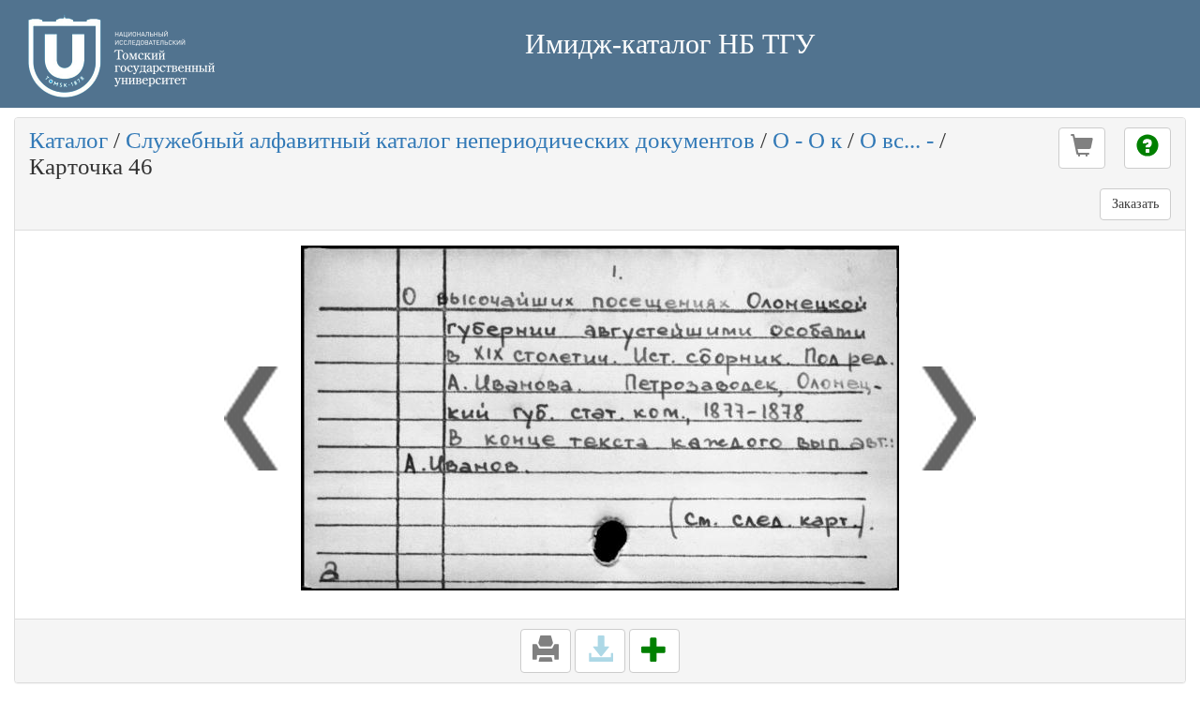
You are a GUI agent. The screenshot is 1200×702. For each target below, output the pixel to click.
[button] (1081, 148)
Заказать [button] (1135, 204)
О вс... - (897, 140)
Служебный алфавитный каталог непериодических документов (440, 140)
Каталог (68, 140)
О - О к (807, 140)
